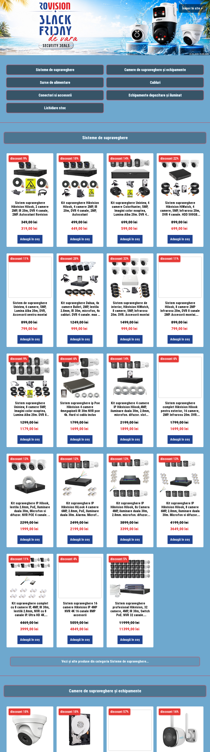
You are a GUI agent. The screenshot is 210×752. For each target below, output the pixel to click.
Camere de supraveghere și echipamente (155, 70)
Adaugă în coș (30, 239)
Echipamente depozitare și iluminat (155, 95)
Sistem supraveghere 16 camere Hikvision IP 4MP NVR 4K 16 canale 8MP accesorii (80, 608)
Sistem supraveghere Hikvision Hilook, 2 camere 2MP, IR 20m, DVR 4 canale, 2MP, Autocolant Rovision (30, 208)
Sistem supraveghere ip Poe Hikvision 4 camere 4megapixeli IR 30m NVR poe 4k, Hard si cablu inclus (80, 408)
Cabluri (155, 82)
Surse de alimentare (55, 82)
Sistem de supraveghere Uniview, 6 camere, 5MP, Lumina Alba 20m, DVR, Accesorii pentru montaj (30, 308)
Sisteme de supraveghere (55, 70)
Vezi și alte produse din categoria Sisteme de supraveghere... (105, 661)
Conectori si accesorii (55, 95)
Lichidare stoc (55, 108)
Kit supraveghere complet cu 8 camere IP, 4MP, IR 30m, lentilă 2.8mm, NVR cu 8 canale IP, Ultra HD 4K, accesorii (30, 608)
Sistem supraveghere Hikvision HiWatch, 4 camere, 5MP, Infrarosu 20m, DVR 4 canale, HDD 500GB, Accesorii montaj (180, 208)
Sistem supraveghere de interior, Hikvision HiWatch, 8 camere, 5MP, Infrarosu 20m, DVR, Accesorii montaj (130, 308)
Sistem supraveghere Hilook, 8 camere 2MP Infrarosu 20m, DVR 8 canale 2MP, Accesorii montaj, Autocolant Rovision (180, 308)
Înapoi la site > (192, 8)
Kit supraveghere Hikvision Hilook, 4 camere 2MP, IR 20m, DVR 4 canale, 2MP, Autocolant (80, 208)
